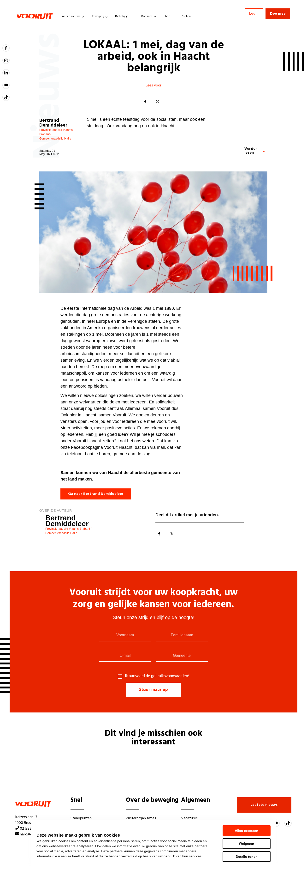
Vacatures (189, 818)
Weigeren (246, 844)
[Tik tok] (6, 97)
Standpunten (81, 818)
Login (254, 14)
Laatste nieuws (70, 16)
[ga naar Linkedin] (6, 72)
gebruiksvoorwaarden (169, 676)
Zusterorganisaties (141, 818)
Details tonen (247, 856)
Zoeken (186, 16)
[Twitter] (157, 101)
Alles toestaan (246, 831)
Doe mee (147, 16)
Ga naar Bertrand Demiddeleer (96, 494)
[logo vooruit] (35, 16)
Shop (167, 16)
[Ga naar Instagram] (6, 60)
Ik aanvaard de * (157, 676)
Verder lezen (250, 151)
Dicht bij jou (122, 16)
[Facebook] (145, 101)
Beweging (97, 16)
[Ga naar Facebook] (6, 48)
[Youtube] (6, 85)
